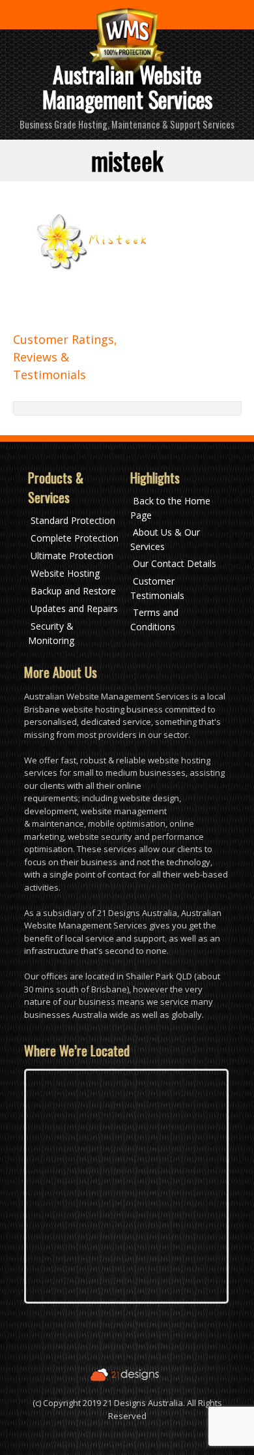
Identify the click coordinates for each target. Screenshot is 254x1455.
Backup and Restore (73, 591)
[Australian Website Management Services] (127, 46)
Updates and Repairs (74, 608)
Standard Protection (73, 520)
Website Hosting (65, 573)
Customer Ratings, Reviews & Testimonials (65, 356)
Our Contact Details (174, 563)
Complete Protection (75, 538)
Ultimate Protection (72, 555)
